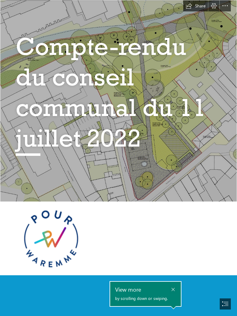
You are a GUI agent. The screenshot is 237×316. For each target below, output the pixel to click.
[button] (195, 5)
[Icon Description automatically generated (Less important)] (51, 238)
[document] (118, 158)
